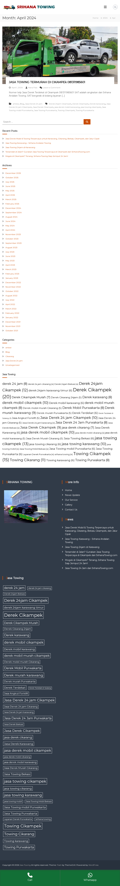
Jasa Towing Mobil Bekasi (34, 449)
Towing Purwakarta (85, 110)
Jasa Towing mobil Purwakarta (72, 448)
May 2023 (10, 260)
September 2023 (13, 243)
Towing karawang (60, 460)
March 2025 (10, 199)
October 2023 (11, 239)
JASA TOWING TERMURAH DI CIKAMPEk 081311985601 (47, 82)
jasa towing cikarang (45, 444)
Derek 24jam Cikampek (60, 104)
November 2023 (13, 234)
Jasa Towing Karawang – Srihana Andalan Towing (28, 143)
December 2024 (13, 208)
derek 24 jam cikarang (41, 384)
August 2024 (11, 217)
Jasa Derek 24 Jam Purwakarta (81, 422)
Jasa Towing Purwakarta (45, 110)
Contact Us (71, 509)
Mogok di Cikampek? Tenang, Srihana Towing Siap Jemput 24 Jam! (36, 156)
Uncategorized (12, 365)
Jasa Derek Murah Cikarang (44, 438)
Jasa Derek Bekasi (13, 724)
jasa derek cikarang (78, 427)
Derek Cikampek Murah (31, 397)
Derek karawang (97, 104)
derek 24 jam (14, 384)
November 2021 (12, 326)
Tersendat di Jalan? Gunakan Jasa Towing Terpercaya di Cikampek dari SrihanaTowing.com (47, 152)
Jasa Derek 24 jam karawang (38, 423)
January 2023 (11, 278)
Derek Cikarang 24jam (66, 397)
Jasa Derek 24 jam (33, 104)
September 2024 (13, 212)
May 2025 (9, 190)
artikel (16, 104)
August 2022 (11, 295)
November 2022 (13, 287)
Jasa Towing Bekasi (79, 438)
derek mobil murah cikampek (27, 656)
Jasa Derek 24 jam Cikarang (21, 706)
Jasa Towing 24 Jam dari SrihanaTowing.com (89, 568)
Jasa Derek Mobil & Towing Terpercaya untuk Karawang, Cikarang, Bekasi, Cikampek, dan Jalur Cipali (52, 138)
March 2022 (10, 309)
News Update (72, 495)
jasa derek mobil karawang (67, 107)
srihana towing (64, 454)
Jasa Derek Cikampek (43, 107)
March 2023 (10, 269)
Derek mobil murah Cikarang (42, 408)
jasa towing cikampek (91, 107)
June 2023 (10, 256)
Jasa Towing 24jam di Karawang (20, 147)
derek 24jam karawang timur (50, 390)
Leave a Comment (51, 87)
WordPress (93, 865)
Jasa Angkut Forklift (26, 418)
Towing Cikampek (66, 110)
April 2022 (10, 304)
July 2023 (9, 252)
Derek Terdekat (85, 412)
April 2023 (10, 265)
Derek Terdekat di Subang (40, 688)
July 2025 (9, 182)
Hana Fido (32, 87)
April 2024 (10, 230)
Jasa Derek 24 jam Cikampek (69, 418)
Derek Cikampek (80, 104)
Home (68, 490)
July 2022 (9, 300)
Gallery (68, 504)
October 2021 (11, 330)
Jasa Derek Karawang (18, 743)
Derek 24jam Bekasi (66, 384)
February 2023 (12, 274)
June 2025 (10, 186)
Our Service (71, 500)
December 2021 (12, 322)
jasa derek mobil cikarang (90, 433)
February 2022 (12, 313)
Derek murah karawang (23, 675)
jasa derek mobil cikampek (48, 432)
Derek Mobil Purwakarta (83, 408)
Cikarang (9, 356)
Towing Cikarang (28, 460)
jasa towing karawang (84, 444)
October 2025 (11, 177)
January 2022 (11, 317)
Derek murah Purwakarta (54, 413)
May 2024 (10, 225)
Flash (59, 865)
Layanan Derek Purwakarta (38, 454)
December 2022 (13, 282)
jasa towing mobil (13, 801)
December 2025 (13, 173)
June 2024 (10, 221)
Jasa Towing (25, 865)
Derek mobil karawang (66, 403)
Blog (22, 104)
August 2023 (11, 247)
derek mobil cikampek (25, 403)
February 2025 (12, 204)
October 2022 (11, 291)
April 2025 (10, 195)
